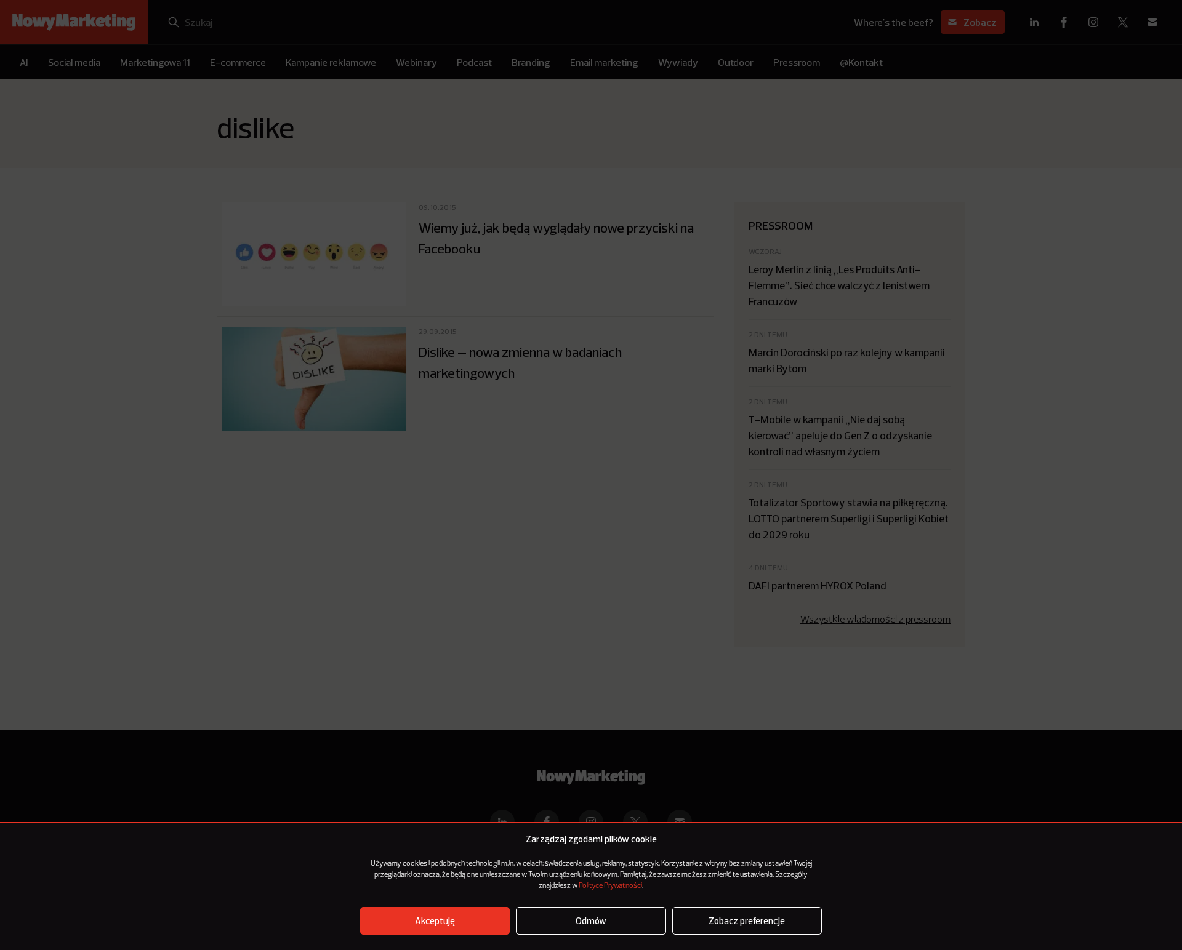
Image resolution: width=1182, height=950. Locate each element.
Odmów (591, 921)
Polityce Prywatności (610, 886)
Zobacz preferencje (747, 921)
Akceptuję (435, 921)
